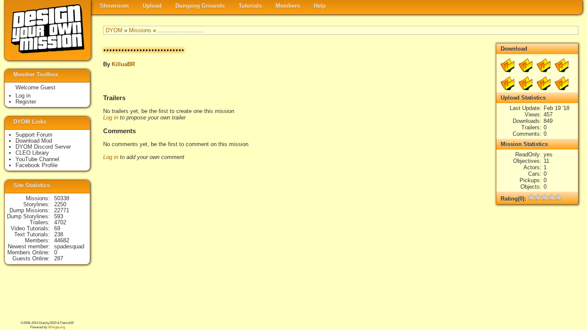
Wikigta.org (56, 327)
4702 (60, 222)
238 (58, 234)
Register (25, 101)
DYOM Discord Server (43, 147)
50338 (61, 198)
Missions (140, 30)
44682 (61, 240)
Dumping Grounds (200, 6)
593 (58, 216)
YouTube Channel (37, 159)
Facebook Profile (36, 165)
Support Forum (33, 134)
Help (320, 6)
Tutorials (250, 6)
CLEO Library (32, 153)
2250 (60, 204)
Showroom (114, 6)
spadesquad (69, 246)
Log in (110, 117)
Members (287, 6)
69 (57, 228)
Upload (152, 6)
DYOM (114, 30)
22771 (61, 210)
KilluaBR (123, 64)
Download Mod (33, 141)
